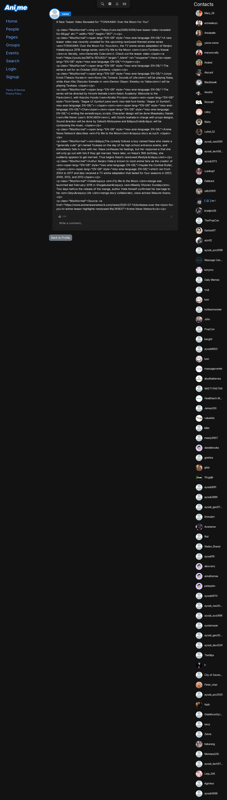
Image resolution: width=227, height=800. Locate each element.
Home (11, 21)
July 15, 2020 (167, 18)
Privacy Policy (13, 93)
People (12, 29)
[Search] (103, 4)
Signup (12, 76)
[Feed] (110, 4)
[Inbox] (124, 4)
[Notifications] (117, 4)
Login (11, 68)
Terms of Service (15, 90)
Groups (13, 45)
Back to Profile (60, 237)
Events (12, 53)
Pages (12, 37)
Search (12, 61)
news (65, 14)
